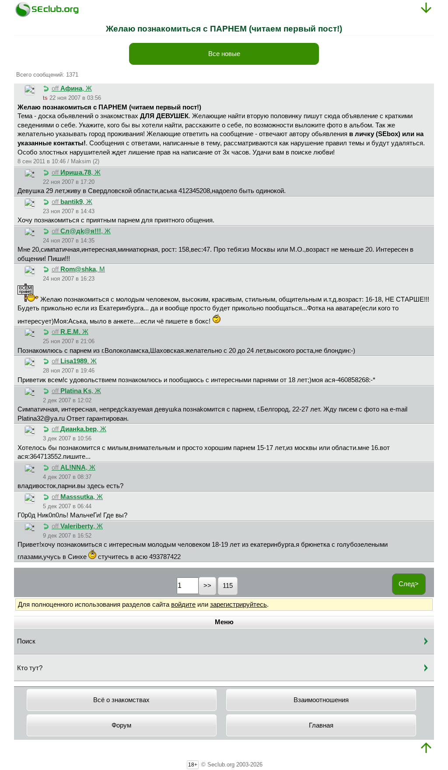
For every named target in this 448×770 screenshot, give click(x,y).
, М (78, 269)
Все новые (224, 53)
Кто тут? (29, 668)
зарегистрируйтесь (238, 604)
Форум (121, 725)
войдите (183, 604)
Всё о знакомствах (121, 699)
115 (228, 585)
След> (409, 583)
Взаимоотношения (321, 699)
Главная (321, 725)
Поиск (26, 641)
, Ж (72, 88)
